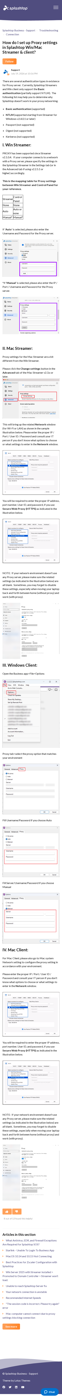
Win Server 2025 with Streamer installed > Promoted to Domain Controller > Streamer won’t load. (30, 1276)
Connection (12, 34)
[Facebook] (4, 1388)
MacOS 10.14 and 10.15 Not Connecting (29, 1256)
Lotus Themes (22, 1380)
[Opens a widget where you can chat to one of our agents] (49, 1392)
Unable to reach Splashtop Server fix (26, 1285)
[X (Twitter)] (11, 1388)
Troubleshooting (48, 30)
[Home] (15, 7)
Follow (9, 61)
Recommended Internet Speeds (23, 1297)
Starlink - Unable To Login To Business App (30, 1250)
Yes (7, 1212)
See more (11, 1326)
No (16, 1212)
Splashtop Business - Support (18, 30)
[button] (56, 7)
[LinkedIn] (17, 1388)
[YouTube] (23, 1388)
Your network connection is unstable (26, 1291)
